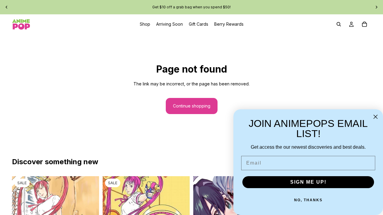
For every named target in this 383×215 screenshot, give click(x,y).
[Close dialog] (375, 116)
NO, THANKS (308, 200)
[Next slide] (376, 7)
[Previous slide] (6, 7)
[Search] (338, 24)
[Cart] (364, 24)
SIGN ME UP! (308, 182)
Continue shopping (191, 105)
